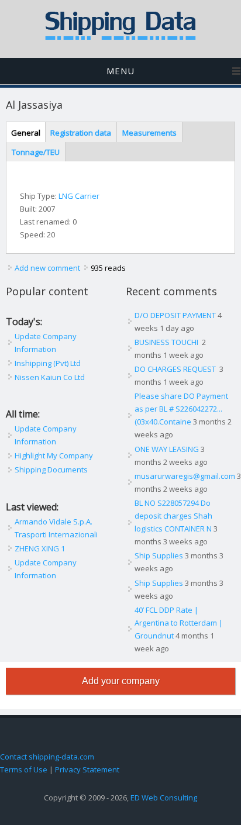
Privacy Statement (87, 769)
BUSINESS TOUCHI (167, 342)
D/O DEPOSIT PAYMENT (175, 315)
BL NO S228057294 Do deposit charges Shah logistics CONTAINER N (173, 516)
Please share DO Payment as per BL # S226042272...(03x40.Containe (181, 409)
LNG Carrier (78, 196)
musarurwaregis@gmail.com (185, 476)
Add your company (121, 681)
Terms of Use (23, 769)
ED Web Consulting (163, 797)
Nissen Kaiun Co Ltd (50, 377)
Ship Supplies (159, 555)
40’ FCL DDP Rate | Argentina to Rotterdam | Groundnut (179, 623)
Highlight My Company (54, 455)
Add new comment (47, 268)
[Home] (120, 37)
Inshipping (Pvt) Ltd (48, 363)
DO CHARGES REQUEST (176, 369)
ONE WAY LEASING (167, 449)
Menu (120, 71)
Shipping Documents (51, 469)
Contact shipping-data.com (47, 756)
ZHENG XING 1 (40, 548)
